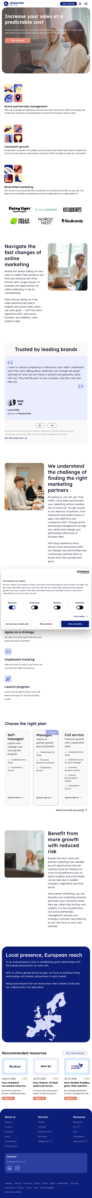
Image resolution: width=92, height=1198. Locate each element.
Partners (42, 1127)
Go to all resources (75, 1053)
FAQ (75, 1132)
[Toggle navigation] (85, 4)
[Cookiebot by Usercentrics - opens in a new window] (78, 572)
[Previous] (40, 425)
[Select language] (80, 4)
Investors (9, 1132)
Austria (20, 1187)
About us (9, 1122)
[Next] (52, 425)
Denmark (27, 1183)
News (7, 1136)
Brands (41, 1122)
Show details (79, 616)
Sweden (8, 1183)
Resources (78, 1122)
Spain (52, 1183)
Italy (36, 1187)
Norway (17, 1183)
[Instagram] (17, 1168)
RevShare (42, 1136)
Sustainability (11, 1141)
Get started (68, 4)
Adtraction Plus (45, 1132)
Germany (74, 1183)
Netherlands (62, 1183)
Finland (37, 1183)
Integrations (78, 1136)
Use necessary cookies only (17, 624)
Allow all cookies (75, 624)
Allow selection (46, 624)
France (28, 1187)
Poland (45, 1183)
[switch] (34, 607)
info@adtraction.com (16, 1161)
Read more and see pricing (70, 810)
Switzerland (10, 1187)
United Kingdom (47, 1187)
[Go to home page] (14, 3)
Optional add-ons (15, 798)
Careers (8, 1127)
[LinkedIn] (9, 1168)
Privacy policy (11, 1146)
